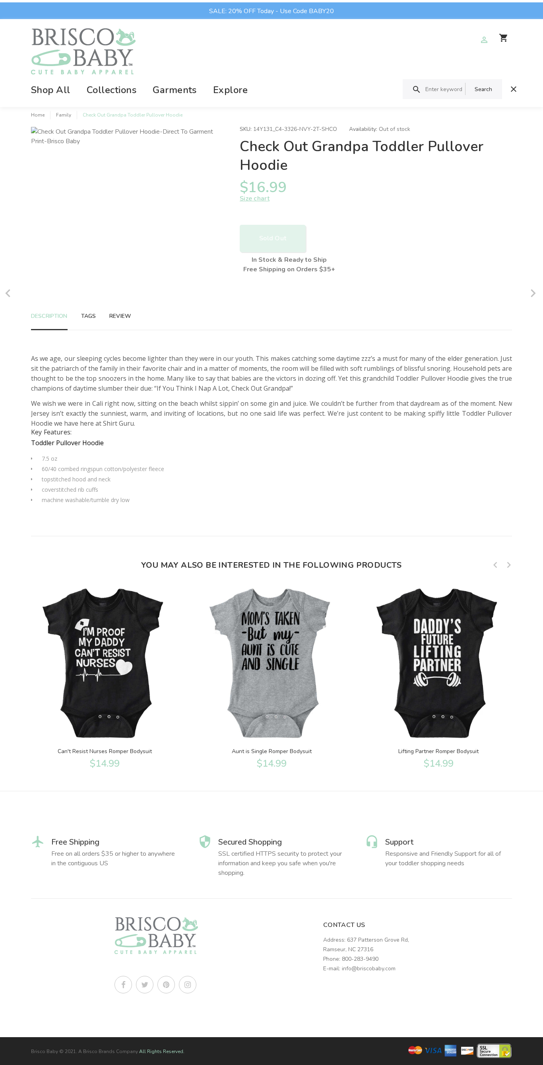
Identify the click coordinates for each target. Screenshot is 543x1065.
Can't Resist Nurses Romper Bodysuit (105, 751)
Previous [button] (495, 565)
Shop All (50, 90)
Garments (175, 90)
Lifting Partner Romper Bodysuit (438, 751)
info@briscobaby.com (369, 968)
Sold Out (272, 238)
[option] (104, 676)
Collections (111, 90)
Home (38, 115)
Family (63, 115)
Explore (230, 90)
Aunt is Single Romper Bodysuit (272, 751)
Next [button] (509, 565)
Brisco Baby (44, 1051)
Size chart (255, 198)
